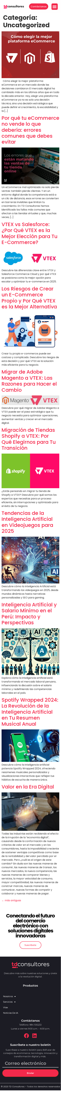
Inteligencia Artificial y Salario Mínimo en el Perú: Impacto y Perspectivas (29, 613)
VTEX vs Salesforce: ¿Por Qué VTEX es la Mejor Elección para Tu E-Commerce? (29, 233)
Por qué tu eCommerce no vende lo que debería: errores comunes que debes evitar (30, 129)
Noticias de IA (10, 1012)
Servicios (8, 1001)
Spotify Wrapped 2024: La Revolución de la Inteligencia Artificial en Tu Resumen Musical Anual (30, 711)
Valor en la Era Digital (28, 786)
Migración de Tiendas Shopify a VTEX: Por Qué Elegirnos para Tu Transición (29, 438)
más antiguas (11, 900)
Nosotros (8, 996)
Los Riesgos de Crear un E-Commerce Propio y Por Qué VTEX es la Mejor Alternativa (29, 297)
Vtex (5, 1007)
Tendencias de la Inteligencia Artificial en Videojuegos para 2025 (27, 522)
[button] (54, 6)
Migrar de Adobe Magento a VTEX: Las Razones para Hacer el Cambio (29, 380)
